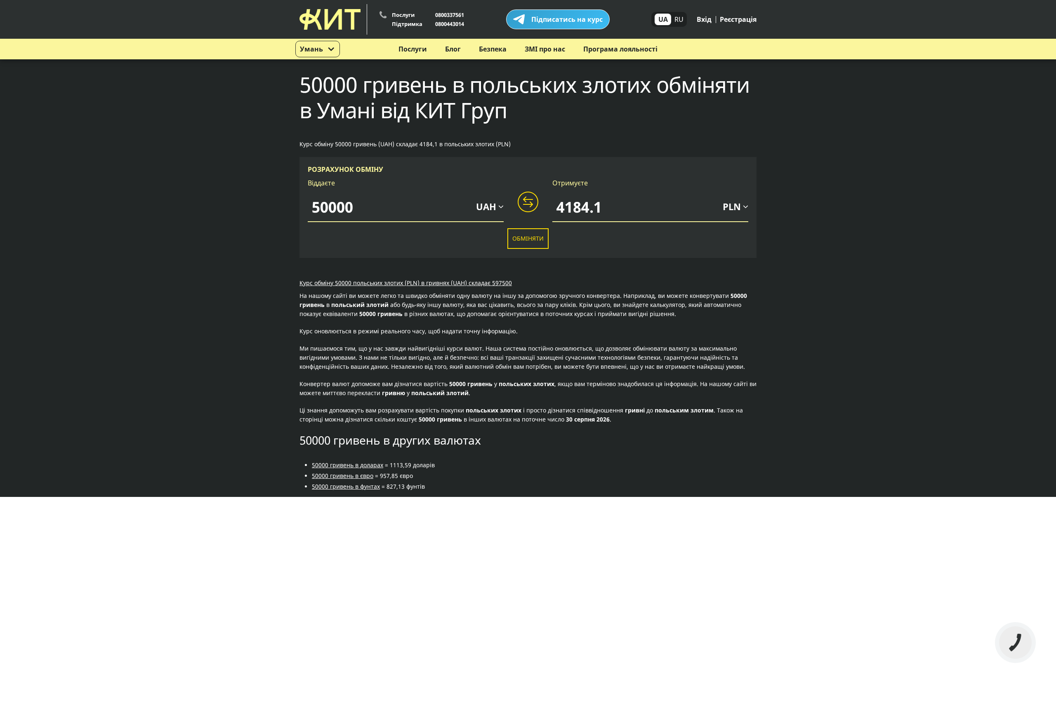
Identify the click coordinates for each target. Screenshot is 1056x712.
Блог (453, 49)
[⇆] (528, 202)
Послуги (412, 49)
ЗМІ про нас (545, 49)
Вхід (704, 19)
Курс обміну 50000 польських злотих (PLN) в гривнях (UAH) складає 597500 (405, 283)
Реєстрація (738, 19)
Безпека (493, 49)
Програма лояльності (620, 49)
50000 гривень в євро (342, 476)
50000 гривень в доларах (347, 465)
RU (679, 19)
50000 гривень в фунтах (346, 486)
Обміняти (528, 238)
